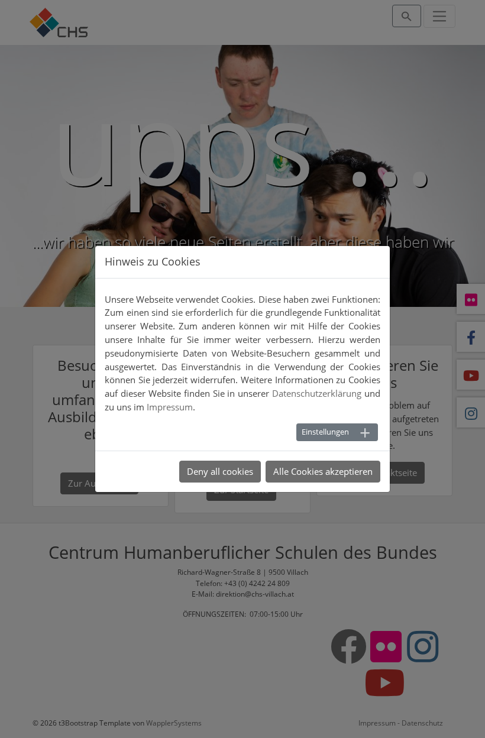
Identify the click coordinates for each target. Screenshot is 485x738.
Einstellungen (325, 431)
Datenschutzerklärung (316, 393)
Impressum (170, 407)
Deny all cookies (220, 471)
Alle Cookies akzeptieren (323, 471)
